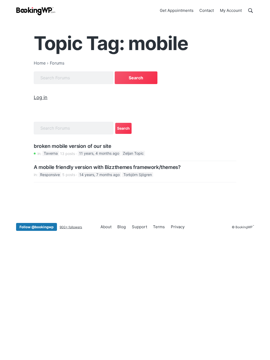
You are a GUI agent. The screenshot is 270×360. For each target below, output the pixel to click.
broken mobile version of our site (72, 146)
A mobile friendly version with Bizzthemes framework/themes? (107, 167)
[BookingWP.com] (36, 11)
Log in (40, 97)
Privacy (178, 226)
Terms (159, 226)
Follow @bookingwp (37, 227)
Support (139, 226)
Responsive (50, 174)
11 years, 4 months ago (99, 153)
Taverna (51, 153)
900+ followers (71, 227)
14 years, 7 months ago (99, 174)
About (106, 226)
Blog (121, 226)
